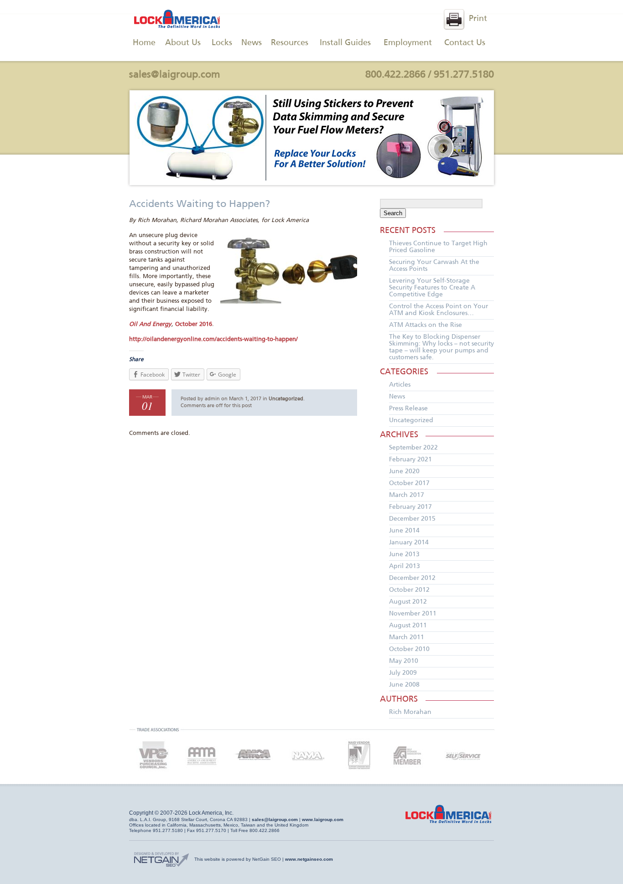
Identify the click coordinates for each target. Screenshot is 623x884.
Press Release (408, 408)
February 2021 (410, 459)
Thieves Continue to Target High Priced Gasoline (438, 246)
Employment (408, 43)
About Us (183, 43)
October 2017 (409, 483)
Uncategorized (286, 399)
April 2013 (404, 566)
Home (144, 43)
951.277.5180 (464, 75)
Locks (222, 43)
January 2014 (409, 542)
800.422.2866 (395, 75)
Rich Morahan (410, 712)
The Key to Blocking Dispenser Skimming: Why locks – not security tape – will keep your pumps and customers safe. (441, 347)
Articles (399, 385)
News (251, 43)
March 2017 (406, 495)
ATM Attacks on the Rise (425, 325)
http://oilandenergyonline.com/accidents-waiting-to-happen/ (213, 339)
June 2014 (404, 530)
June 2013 (404, 554)
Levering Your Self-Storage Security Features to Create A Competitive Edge (432, 288)
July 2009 (403, 673)
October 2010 (409, 649)
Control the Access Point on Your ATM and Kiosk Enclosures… (438, 309)
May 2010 (403, 661)
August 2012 (408, 602)
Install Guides (345, 43)
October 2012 (409, 590)
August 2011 (408, 625)
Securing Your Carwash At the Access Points (434, 265)
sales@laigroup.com (174, 75)
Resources (289, 43)
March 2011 (406, 637)
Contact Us (464, 43)
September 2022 (413, 448)
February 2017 (410, 507)
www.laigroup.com (322, 819)
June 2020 (404, 471)
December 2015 (412, 519)
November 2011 (412, 613)
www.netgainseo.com (309, 859)
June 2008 (404, 685)
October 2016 (193, 324)
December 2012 (412, 578)
